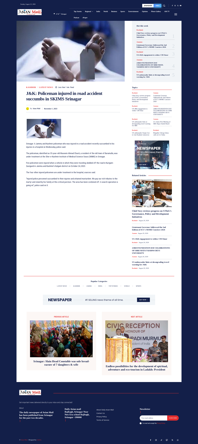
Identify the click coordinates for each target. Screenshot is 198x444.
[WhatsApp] (118, 108)
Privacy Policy (161, 423)
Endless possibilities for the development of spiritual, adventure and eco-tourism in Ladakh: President (137, 368)
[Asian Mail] (28, 108)
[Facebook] (172, 5)
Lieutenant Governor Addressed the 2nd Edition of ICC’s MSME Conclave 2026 (152, 46)
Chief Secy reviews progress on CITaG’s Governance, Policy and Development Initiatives (152, 35)
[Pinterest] (112, 108)
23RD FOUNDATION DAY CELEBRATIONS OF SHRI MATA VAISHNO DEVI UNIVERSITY (150, 65)
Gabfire (39, 440)
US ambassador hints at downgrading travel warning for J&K (141, 124)
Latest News (46, 87)
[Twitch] (167, 440)
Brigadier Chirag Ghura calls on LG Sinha (161, 134)
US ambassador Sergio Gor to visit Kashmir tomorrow (141, 134)
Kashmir (31, 87)
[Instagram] (175, 5)
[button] (164, 5)
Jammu (139, 42)
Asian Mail (36, 108)
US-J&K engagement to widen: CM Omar (152, 55)
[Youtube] (180, 5)
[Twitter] (177, 5)
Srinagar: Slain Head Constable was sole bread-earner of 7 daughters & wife (61, 363)
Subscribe (173, 418)
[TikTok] (161, 440)
